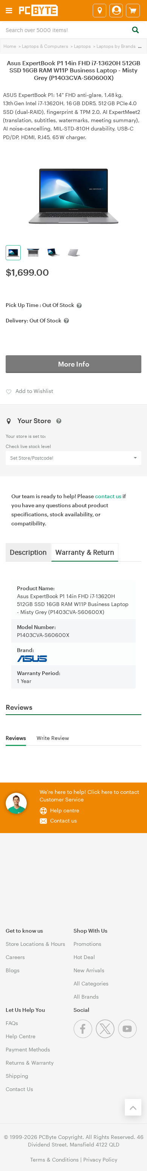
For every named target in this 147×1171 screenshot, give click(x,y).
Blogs (13, 970)
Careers (15, 957)
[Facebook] (85, 1036)
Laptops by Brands (116, 46)
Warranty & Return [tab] (84, 551)
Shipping (17, 1076)
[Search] (135, 30)
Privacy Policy (100, 1159)
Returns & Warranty (30, 1062)
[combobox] (73, 29)
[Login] (116, 10)
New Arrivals (89, 970)
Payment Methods (28, 1049)
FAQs (12, 1023)
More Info (73, 364)
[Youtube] (128, 1036)
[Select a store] (99, 10)
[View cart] (133, 10)
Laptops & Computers (45, 46)
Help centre (64, 810)
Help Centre (20, 1036)
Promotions (87, 944)
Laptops (82, 46)
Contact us (63, 820)
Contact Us (19, 1089)
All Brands (86, 996)
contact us (108, 496)
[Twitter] (107, 1036)
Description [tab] (28, 551)
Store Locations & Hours (35, 944)
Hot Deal (84, 957)
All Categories (91, 983)
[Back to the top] (133, 1107)
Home (9, 46)
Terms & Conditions (54, 1159)
